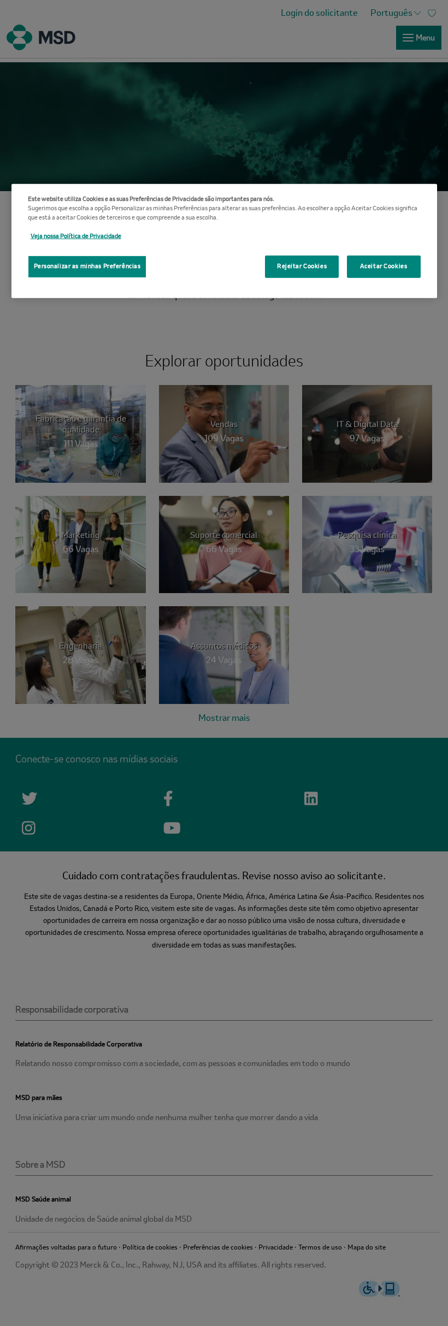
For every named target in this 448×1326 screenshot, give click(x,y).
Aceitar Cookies (384, 266)
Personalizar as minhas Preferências (87, 266)
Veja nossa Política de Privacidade (76, 236)
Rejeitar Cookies (302, 266)
